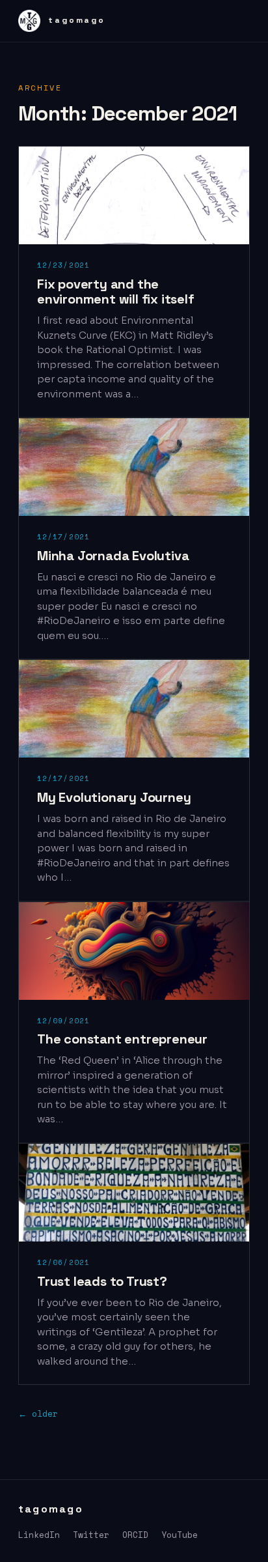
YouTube (179, 1534)
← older (38, 1413)
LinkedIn (39, 1534)
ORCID (135, 1534)
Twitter (91, 1534)
